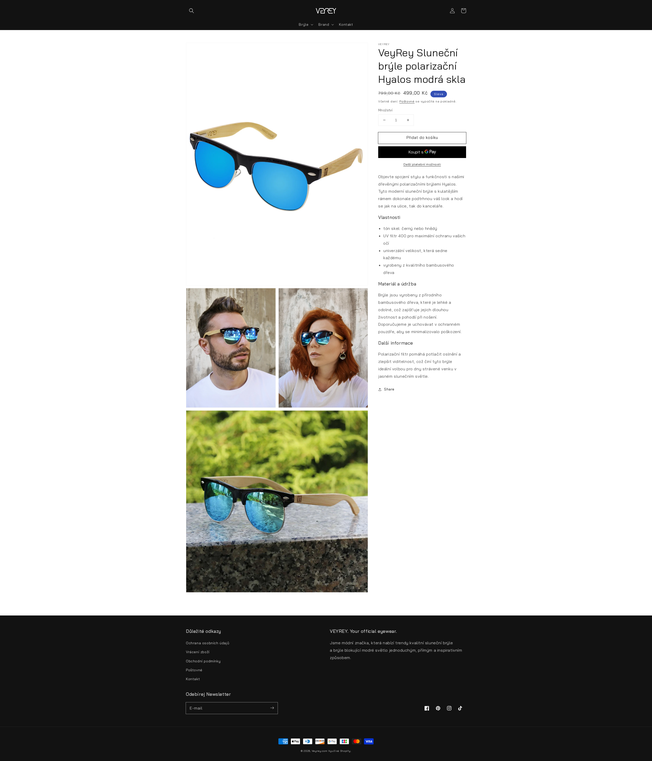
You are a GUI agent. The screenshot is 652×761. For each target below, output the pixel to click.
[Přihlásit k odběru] (272, 708)
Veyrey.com (319, 751)
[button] (191, 10)
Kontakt (193, 679)
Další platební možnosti (422, 164)
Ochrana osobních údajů (207, 643)
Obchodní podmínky (203, 661)
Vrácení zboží (198, 652)
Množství (385, 110)
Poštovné (407, 101)
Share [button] (389, 389)
